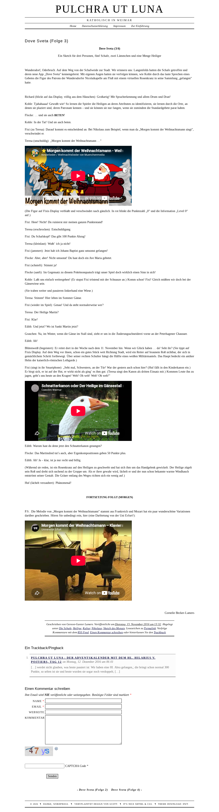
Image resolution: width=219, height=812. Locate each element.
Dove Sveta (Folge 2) (93, 789)
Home (73, 26)
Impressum (119, 26)
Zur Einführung (140, 26)
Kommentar (35, 717)
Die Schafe (65, 628)
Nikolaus (97, 628)
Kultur (86, 628)
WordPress (60, 804)
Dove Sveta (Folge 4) (125, 789)
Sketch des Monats (114, 628)
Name (37, 701)
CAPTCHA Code (75, 766)
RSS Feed (83, 632)
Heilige (77, 628)
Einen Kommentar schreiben (106, 632)
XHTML (139, 804)
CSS (149, 804)
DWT (185, 804)
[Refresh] (56, 748)
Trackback (160, 632)
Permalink (150, 628)
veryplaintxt (83, 804)
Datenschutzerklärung (95, 26)
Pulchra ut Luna (109, 9)
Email (37, 706)
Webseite (36, 712)
